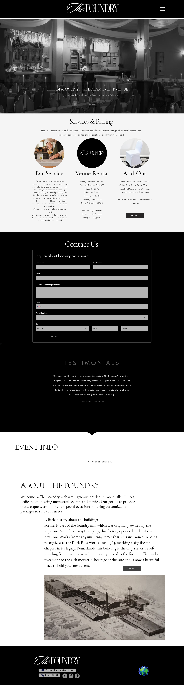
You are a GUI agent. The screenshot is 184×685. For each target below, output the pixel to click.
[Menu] (162, 9)
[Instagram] (64, 675)
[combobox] (92, 317)
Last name (97, 263)
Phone (39, 302)
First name (40, 263)
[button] (92, 104)
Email (38, 274)
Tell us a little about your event (48, 285)
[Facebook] (71, 675)
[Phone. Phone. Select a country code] (39, 307)
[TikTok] (77, 675)
